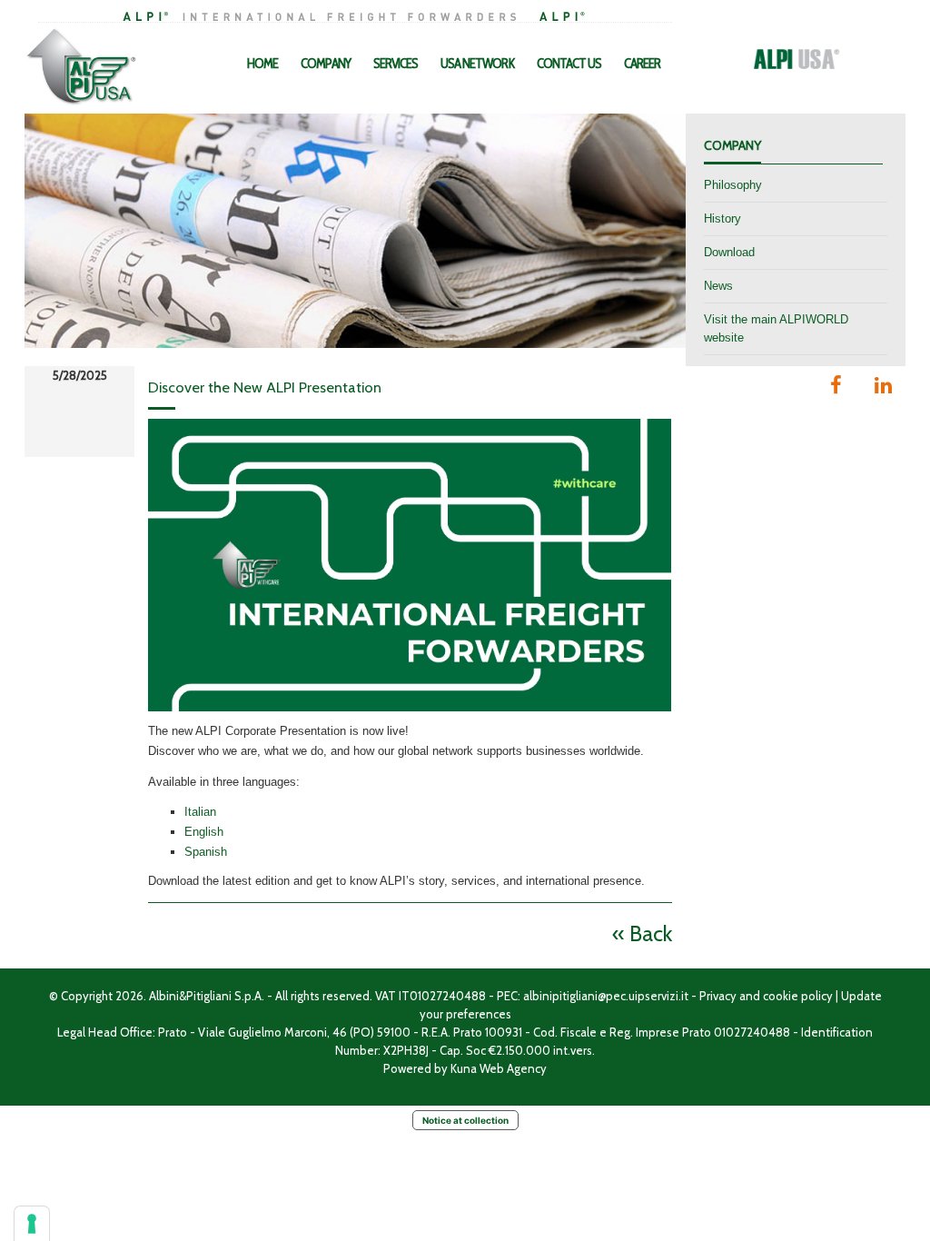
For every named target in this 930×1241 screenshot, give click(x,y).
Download (729, 252)
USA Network (477, 63)
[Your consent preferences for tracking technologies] (32, 1223)
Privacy (718, 995)
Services (395, 63)
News (718, 286)
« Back (642, 933)
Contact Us (569, 63)
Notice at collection (465, 1120)
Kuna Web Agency (498, 1068)
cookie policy (798, 995)
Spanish (205, 852)
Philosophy (733, 185)
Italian (200, 812)
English (203, 832)
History (722, 218)
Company (326, 63)
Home (262, 63)
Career (642, 63)
